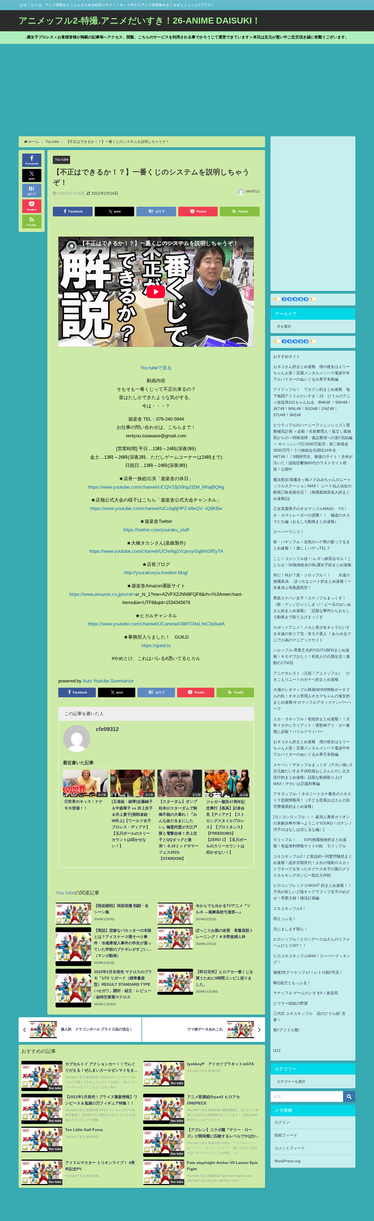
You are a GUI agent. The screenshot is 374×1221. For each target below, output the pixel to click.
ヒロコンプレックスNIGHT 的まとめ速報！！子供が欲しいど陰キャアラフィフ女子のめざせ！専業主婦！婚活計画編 (312, 891)
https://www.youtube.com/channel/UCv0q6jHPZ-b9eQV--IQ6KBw (156, 508)
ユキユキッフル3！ (289, 908)
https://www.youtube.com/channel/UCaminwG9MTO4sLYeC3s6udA (156, 623)
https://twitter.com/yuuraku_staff (156, 529)
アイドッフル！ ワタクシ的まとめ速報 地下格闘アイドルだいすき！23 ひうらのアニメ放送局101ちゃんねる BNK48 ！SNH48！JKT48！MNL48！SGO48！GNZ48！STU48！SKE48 (312, 402)
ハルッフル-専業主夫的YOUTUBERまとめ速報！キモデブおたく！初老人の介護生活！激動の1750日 (311, 656)
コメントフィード (289, 1148)
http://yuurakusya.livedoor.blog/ (156, 572)
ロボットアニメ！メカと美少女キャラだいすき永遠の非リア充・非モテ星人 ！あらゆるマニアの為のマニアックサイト (312, 633)
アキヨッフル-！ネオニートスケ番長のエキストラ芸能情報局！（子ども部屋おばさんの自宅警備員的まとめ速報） (312, 800)
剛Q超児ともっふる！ (292, 983)
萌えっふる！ (284, 918)
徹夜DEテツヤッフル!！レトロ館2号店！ (308, 972)
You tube (61, 159)
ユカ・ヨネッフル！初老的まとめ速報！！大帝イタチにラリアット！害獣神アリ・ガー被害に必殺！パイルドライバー (311, 725)
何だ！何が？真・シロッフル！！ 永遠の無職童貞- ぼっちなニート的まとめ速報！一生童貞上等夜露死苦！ (312, 581)
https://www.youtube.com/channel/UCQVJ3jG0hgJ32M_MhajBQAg (156, 487)
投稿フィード (285, 1135)
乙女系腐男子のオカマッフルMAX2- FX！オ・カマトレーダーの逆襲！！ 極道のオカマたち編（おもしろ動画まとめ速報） (311, 515)
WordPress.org (287, 1161)
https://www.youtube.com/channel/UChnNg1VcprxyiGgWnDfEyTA (156, 551)
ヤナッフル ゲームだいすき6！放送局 (305, 993)
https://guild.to (156, 645)
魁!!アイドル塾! (286, 1030)
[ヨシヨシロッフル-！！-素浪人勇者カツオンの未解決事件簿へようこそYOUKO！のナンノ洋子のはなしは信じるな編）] (312, 823)
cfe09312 (253, 191)
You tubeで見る (156, 367)
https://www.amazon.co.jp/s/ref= (102, 594)
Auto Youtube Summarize (108, 680)
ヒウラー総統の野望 (290, 1003)
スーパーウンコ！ (288, 532)
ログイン (282, 1122)
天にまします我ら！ (290, 929)
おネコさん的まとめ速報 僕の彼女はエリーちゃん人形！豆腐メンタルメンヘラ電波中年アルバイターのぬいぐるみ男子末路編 (311, 373)
